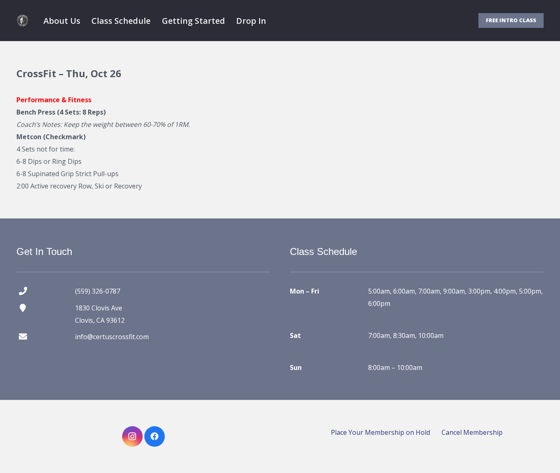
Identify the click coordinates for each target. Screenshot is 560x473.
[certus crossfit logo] (22, 20)
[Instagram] (132, 436)
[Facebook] (154, 436)
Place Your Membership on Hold (380, 432)
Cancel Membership (472, 432)
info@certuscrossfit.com (112, 336)
